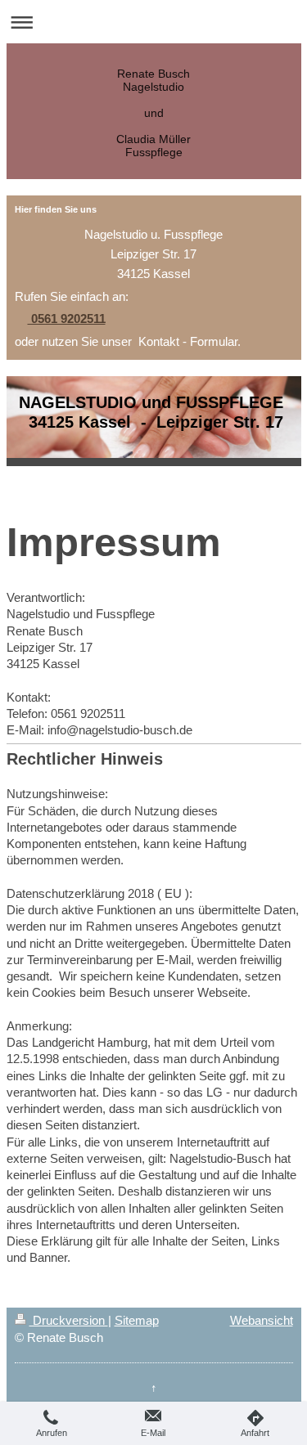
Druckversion (68, 1320)
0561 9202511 (67, 318)
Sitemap (137, 1320)
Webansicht (261, 1320)
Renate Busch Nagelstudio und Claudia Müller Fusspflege (153, 113)
